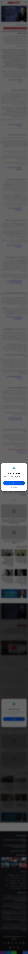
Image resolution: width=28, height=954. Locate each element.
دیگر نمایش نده (14, 487)
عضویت (14, 483)
